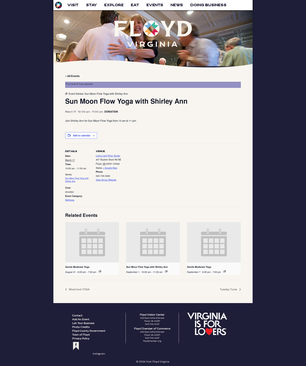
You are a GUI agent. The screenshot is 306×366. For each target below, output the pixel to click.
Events (154, 5)
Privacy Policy (80, 338)
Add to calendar (81, 135)
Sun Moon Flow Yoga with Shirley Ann (147, 266)
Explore (114, 5)
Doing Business (208, 5)
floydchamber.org (152, 340)
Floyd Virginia (153, 34)
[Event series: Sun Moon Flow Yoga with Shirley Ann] (166, 271)
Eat (135, 5)
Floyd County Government (88, 330)
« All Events (72, 76)
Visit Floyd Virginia (58, 5)
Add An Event (80, 319)
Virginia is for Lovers (207, 324)
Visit (73, 5)
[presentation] (92, 242)
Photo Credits (81, 327)
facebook (76, 346)
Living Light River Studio (108, 155)
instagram (99, 353)
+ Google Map (110, 167)
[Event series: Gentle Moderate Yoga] (100, 271)
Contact (77, 315)
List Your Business (83, 323)
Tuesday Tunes (229, 289)
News (177, 5)
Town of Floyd (81, 334)
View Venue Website (106, 179)
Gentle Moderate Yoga (77, 266)
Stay (91, 5)
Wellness (69, 200)
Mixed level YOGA (79, 289)
